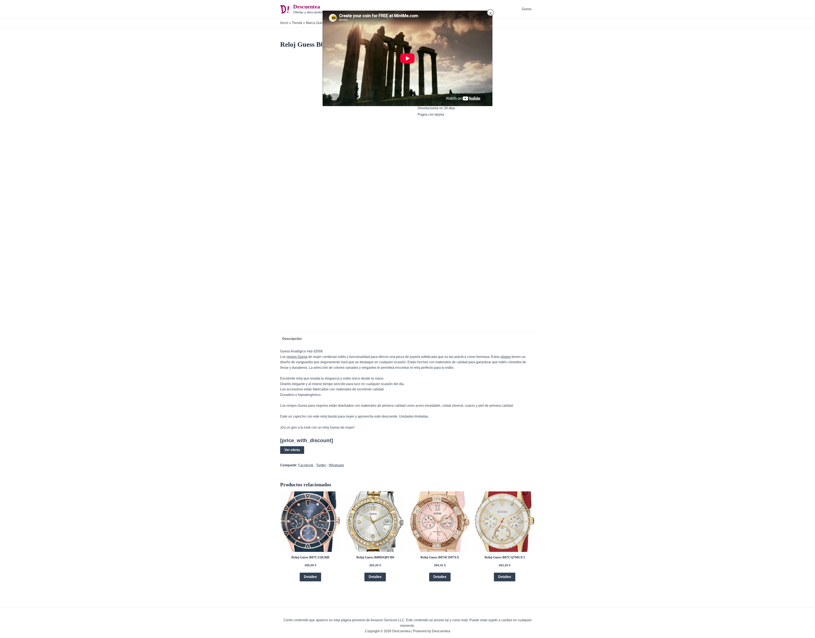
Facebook (305, 465)
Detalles (310, 577)
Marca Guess (316, 23)
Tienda (297, 23)
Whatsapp (336, 465)
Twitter (321, 465)
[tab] (291, 338)
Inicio (284, 23)
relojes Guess (297, 357)
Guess (526, 9)
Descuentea (306, 7)
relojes (505, 357)
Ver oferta (292, 450)
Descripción (292, 339)
